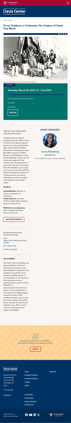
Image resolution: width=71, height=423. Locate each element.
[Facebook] (26, 415)
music (10, 240)
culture (5, 240)
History (10, 246)
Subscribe (53, 371)
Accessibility (29, 394)
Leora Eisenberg (50, 152)
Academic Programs (31, 375)
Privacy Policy (29, 398)
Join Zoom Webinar (14, 219)
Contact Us (7, 395)
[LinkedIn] (34, 415)
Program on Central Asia (10, 235)
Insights (27, 382)
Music (14, 246)
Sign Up (35, 349)
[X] (38, 415)
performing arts (17, 240)
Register (12, 113)
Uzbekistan (13, 249)
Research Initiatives (31, 378)
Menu (68, 3)
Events (10, 20)
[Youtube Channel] (30, 415)
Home (5, 20)
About (27, 371)
